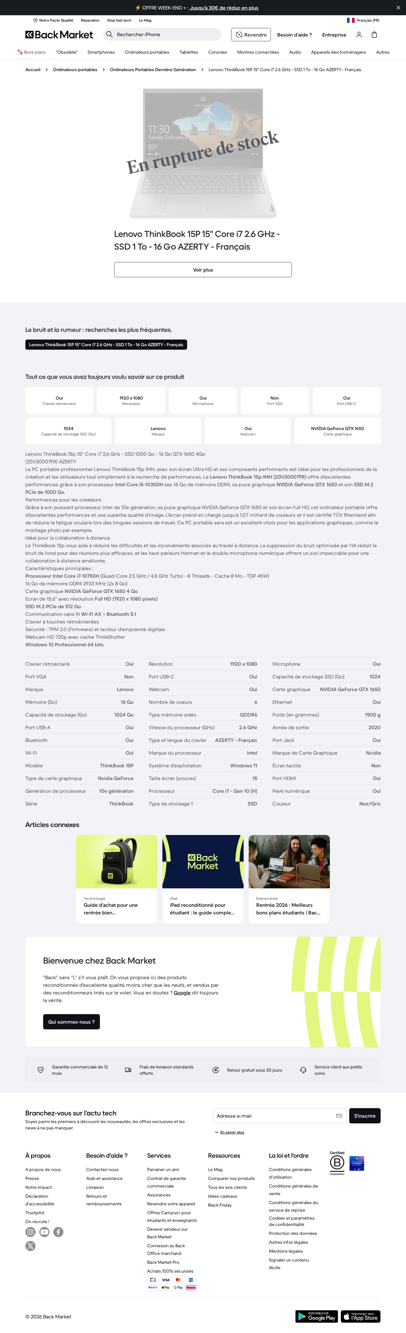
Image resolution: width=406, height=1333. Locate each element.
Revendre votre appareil (171, 1204)
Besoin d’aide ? (294, 34)
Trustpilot (34, 1212)
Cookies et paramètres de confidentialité (292, 1221)
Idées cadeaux (222, 1196)
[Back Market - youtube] (44, 1232)
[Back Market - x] (30, 1246)
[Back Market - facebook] (58, 1232)
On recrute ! (37, 1221)
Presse (32, 1178)
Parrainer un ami (163, 1169)
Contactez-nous (102, 1169)
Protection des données (293, 1233)
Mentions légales (286, 1251)
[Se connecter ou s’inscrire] (359, 34)
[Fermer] (398, 7)
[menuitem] (101, 52)
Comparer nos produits (231, 1178)
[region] (203, 880)
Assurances (159, 1195)
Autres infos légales (288, 1242)
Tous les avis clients (227, 1187)
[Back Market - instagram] (30, 1232)
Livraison (95, 1187)
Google (182, 992)
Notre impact (38, 1187)
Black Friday (220, 1205)
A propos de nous (43, 1169)
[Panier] (374, 34)
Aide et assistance (104, 1178)
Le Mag (215, 1169)
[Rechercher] (109, 34)
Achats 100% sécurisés (170, 1271)
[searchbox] (167, 34)
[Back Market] (59, 34)
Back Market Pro (163, 1262)
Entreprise (334, 34)
